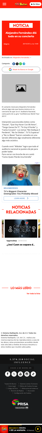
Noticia (21, 25)
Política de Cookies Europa (28, 386)
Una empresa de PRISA (21, 402)
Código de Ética (13, 388)
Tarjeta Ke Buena (10, 384)
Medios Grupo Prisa (21, 407)
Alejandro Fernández (21, 57)
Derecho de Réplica (17, 391)
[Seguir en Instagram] (27, 374)
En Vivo (36, 4)
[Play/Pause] (38, 429)
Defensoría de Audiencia (30, 388)
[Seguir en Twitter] (14, 374)
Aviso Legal (12, 386)
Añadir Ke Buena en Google (23, 69)
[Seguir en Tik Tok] (34, 374)
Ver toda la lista (33, 293)
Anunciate (31, 391)
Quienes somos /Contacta (29, 384)
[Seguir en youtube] (21, 374)
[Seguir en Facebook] (8, 374)
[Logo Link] (21, 4)
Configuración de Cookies (22, 393)
